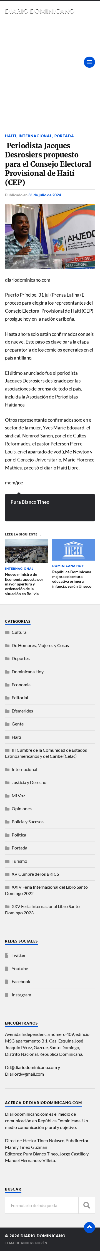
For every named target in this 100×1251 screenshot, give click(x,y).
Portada (64, 136)
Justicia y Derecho (29, 782)
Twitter (19, 955)
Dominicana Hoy (28, 671)
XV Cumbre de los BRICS (35, 874)
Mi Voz (18, 795)
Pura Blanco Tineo (30, 502)
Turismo (19, 861)
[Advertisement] (50, 67)
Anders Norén (34, 1243)
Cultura (19, 632)
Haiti (10, 136)
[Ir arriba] (89, 1227)
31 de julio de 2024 (44, 194)
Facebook (21, 981)
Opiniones (22, 808)
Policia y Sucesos (28, 821)
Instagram (21, 994)
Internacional (35, 136)
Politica (19, 834)
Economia (21, 684)
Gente (18, 723)
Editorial (20, 697)
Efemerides (22, 710)
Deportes (21, 658)
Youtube (20, 968)
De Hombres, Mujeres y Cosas (40, 645)
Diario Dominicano (40, 11)
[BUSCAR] (86, 1205)
